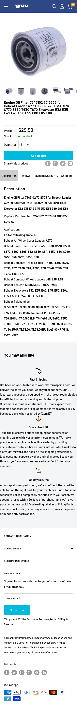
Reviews (25, 175)
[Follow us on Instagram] (21, 672)
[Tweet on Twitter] (63, 163)
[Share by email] (70, 163)
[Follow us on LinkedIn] (44, 672)
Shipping (66, 175)
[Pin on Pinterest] (55, 163)
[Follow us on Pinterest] (29, 672)
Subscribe (17, 610)
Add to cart (38, 155)
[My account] (62, 6)
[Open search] (54, 6)
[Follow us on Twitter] (14, 672)
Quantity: (10, 144)
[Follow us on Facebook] (6, 672)
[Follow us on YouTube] (36, 672)
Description (9, 175)
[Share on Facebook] (48, 163)
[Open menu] (6, 6)
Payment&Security (46, 175)
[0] (69, 6)
